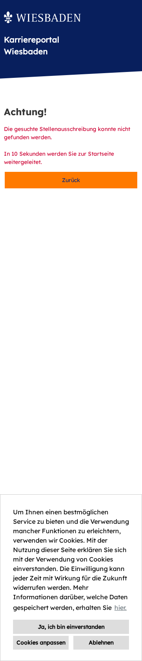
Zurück (71, 180)
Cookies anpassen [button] (41, 642)
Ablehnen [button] (101, 642)
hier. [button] (120, 607)
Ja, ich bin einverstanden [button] (71, 626)
